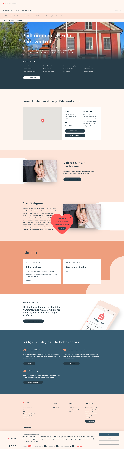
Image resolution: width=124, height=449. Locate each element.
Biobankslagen (26, 417)
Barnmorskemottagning (69, 66)
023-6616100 (69, 126)
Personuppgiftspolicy (28, 415)
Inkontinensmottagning (29, 71)
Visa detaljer (80, 446)
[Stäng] (71, 217)
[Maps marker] (42, 121)
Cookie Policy (26, 409)
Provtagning (66, 71)
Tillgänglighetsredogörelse (29, 413)
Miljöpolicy (25, 411)
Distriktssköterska (68, 68)
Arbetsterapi (87, 66)
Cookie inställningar (27, 407)
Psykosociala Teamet (48, 71)
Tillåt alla (109, 434)
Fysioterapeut (47, 68)
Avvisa (109, 442)
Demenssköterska (27, 68)
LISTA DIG (62, 228)
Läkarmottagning (88, 71)
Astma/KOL (26, 66)
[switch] (44, 446)
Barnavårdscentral (48, 66)
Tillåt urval (109, 438)
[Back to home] (10, 3)
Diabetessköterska (88, 68)
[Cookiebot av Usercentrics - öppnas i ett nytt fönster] (12, 446)
